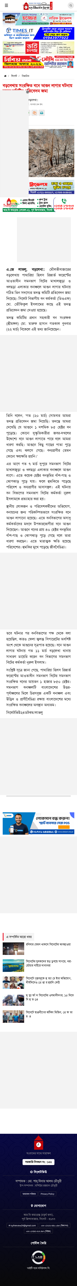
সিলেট (14, 76)
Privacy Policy (47, 1194)
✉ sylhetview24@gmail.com (22, 1225)
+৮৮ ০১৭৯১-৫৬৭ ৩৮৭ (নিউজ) (38, 1231)
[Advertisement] (44, 241)
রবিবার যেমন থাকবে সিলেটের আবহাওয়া (48, 944)
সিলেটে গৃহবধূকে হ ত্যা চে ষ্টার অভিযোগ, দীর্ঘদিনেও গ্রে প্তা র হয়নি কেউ (48, 980)
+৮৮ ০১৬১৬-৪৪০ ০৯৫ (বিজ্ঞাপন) (54, 1225)
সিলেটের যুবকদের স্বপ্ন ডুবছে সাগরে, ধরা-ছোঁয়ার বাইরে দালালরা (49, 963)
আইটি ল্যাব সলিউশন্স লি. (38, 1268)
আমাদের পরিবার (29, 1194)
